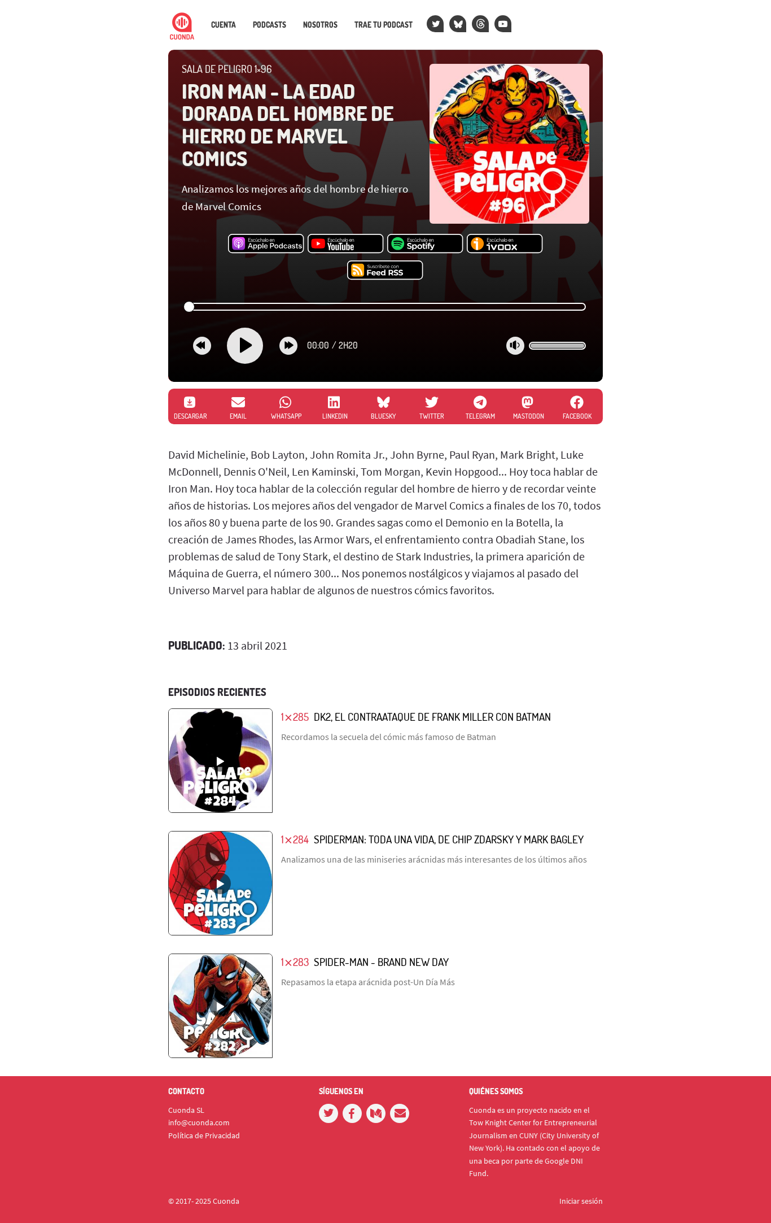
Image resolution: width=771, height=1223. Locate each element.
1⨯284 (295, 839)
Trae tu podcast (383, 24)
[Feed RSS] (385, 270)
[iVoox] (505, 244)
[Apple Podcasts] (266, 244)
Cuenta (223, 24)
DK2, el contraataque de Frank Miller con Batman (432, 717)
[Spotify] (425, 244)
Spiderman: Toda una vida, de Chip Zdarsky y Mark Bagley (449, 839)
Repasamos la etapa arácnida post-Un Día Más (368, 981)
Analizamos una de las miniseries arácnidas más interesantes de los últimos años (434, 859)
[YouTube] (502, 23)
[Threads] (480, 23)
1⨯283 (295, 962)
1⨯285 (295, 717)
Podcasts (269, 24)
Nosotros (320, 24)
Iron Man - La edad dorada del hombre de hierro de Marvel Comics (287, 124)
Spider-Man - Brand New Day (381, 962)
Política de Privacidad (204, 1135)
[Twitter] (435, 23)
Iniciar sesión (581, 1201)
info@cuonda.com (199, 1122)
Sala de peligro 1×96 (226, 69)
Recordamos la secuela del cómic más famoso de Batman (388, 736)
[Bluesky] (457, 23)
